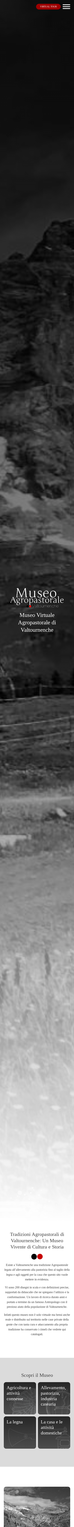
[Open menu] (66, 7)
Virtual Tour (48, 6)
